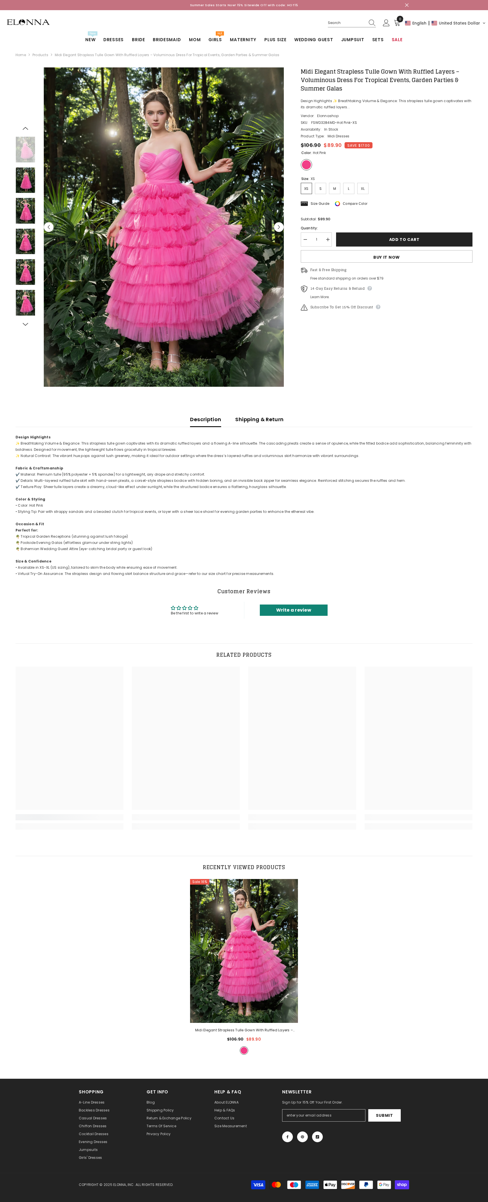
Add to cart (404, 239)
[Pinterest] (302, 1136)
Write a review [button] (293, 610)
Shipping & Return (259, 419)
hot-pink (244, 1050)
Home (21, 54)
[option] (164, 227)
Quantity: (309, 228)
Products (40, 54)
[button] (445, 23)
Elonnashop (327, 115)
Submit (384, 1115)
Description (205, 419)
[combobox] (346, 23)
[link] (69, 817)
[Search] (352, 23)
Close (406, 5)
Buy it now (386, 257)
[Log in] (386, 23)
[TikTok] (317, 1136)
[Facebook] (287, 1136)
